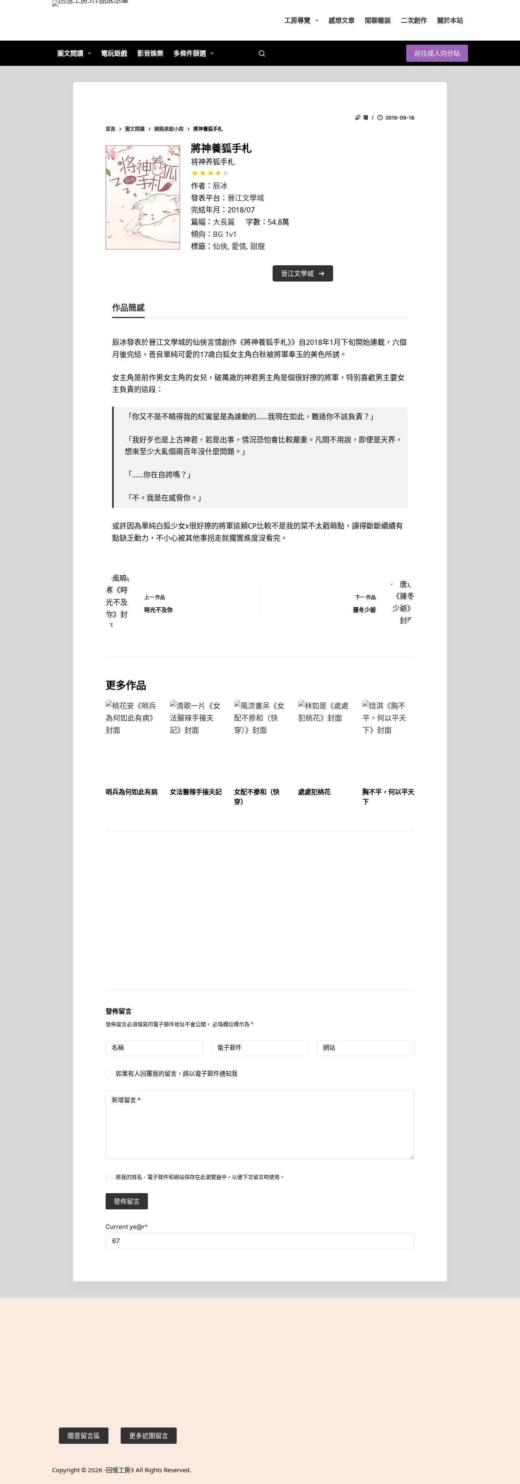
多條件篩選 (189, 53)
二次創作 (414, 20)
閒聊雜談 (378, 20)
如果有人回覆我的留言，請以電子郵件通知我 (177, 1073)
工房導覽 (297, 20)
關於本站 (450, 20)
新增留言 (126, 1100)
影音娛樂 (150, 53)
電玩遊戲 (114, 53)
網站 (329, 1047)
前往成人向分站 (437, 53)
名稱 (118, 1047)
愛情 (239, 246)
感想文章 (342, 20)
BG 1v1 (225, 234)
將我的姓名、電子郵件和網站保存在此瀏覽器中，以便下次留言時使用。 (200, 1177)
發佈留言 (127, 1201)
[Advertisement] (260, 920)
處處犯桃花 (314, 791)
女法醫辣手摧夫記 (196, 791)
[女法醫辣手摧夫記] (196, 736)
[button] (303, 273)
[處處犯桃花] (324, 736)
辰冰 (220, 186)
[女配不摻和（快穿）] (260, 736)
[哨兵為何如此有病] (132, 736)
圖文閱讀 (70, 53)
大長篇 (224, 222)
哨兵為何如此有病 (132, 791)
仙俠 (220, 246)
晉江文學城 (246, 198)
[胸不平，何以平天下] (388, 736)
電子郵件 (229, 1047)
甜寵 (257, 246)
